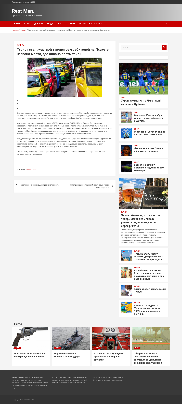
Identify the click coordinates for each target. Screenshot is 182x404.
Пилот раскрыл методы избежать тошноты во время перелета (89, 186)
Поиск (164, 47)
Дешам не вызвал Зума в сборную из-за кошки (148, 150)
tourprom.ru (31, 169)
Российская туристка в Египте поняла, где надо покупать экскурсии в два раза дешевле (149, 274)
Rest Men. (23, 11)
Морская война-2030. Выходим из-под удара (67, 355)
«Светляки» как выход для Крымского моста (39, 185)
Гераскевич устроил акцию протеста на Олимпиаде (149, 133)
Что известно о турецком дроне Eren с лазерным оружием (108, 356)
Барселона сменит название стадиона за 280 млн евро (149, 167)
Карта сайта (96, 24)
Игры (26, 24)
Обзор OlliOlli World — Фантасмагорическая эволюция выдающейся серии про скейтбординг (148, 358)
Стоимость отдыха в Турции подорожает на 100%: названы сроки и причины (147, 309)
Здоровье (38, 24)
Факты (82, 24)
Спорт (60, 24)
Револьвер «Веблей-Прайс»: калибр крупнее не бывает (30, 355)
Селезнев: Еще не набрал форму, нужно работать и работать (148, 118)
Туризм (71, 24)
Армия (17, 24)
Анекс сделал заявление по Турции (150, 290)
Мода (50, 24)
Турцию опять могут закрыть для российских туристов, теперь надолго (149, 256)
